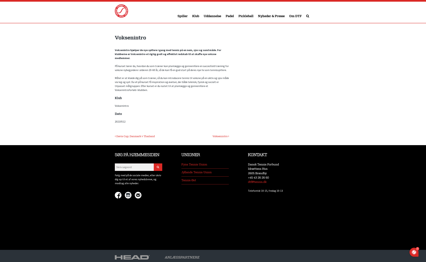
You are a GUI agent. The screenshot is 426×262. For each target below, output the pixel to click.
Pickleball (245, 16)
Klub (195, 16)
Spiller (183, 16)
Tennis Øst (188, 180)
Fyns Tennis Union (194, 164)
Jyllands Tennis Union (196, 172)
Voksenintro (220, 136)
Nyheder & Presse (271, 16)
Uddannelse (212, 16)
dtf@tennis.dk (257, 182)
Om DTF (295, 16)
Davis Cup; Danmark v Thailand (135, 136)
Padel (230, 16)
